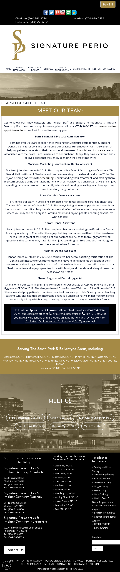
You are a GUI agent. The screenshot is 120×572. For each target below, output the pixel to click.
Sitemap (95, 563)
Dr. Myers (80, 321)
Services (48, 69)
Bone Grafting (101, 527)
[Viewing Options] (6, 565)
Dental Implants (81, 69)
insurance (99, 150)
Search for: (97, 537)
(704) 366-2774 (37, 18)
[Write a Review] (74, 12)
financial (82, 150)
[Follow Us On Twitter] (51, 12)
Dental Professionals (99, 560)
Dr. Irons (63, 321)
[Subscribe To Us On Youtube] (62, 12)
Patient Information (29, 560)
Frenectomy (100, 490)
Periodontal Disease (57, 560)
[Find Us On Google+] (57, 12)
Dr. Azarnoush (47, 321)
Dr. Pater (31, 321)
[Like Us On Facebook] (45, 12)
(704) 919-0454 (94, 18)
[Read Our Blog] (68, 12)
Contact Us (109, 69)
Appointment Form (42, 310)
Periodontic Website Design (51, 568)
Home (8, 69)
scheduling (47, 178)
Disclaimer (80, 563)
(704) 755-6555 (39, 22)
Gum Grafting (101, 494)
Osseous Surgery (102, 482)
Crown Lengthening (104, 474)
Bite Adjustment (102, 478)
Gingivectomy (101, 486)
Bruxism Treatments (104, 512)
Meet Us (96, 69)
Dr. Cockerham (96, 317)
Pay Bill (108, 4)
